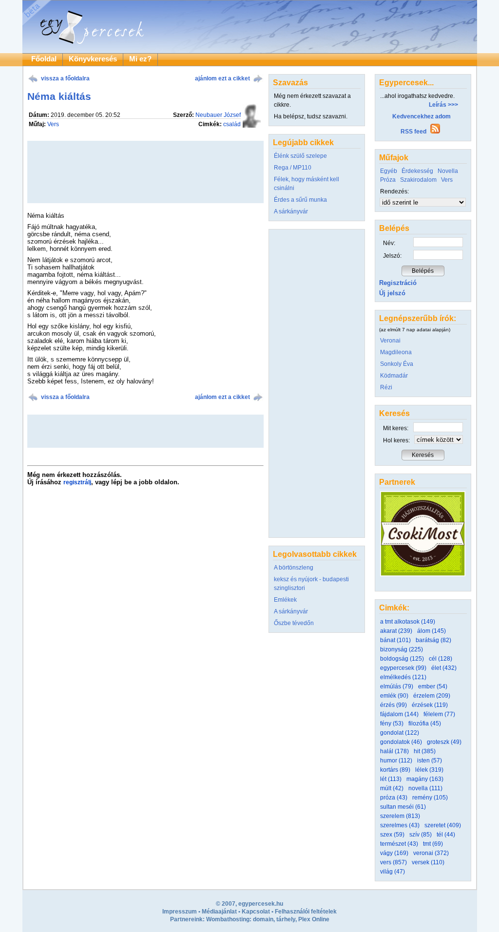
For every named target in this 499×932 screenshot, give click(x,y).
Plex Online (313, 919)
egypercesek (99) (403, 668)
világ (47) (392, 871)
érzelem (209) (431, 695)
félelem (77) (439, 714)
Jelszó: (392, 255)
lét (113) (391, 779)
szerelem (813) (400, 816)
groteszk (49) (444, 742)
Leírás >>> (443, 104)
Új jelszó (392, 293)
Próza (388, 179)
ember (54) (432, 686)
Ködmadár (394, 375)
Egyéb (388, 171)
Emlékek (285, 599)
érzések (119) (430, 705)
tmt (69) (433, 843)
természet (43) (399, 843)
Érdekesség (417, 171)
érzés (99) (393, 705)
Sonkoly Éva (396, 364)
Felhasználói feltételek (306, 911)
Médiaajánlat (219, 911)
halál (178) (394, 751)
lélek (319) (429, 769)
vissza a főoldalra (65, 78)
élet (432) (444, 668)
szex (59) (392, 834)
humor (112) (396, 760)
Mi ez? (140, 59)
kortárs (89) (395, 769)
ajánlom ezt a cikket (222, 78)
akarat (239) (396, 631)
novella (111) (425, 788)
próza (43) (393, 797)
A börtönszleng (293, 567)
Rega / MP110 (292, 167)
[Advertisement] (145, 431)
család (232, 124)
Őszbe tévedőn (294, 623)
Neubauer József (218, 115)
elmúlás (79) (396, 686)
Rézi (386, 387)
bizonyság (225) (401, 649)
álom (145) (431, 631)
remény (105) (430, 797)
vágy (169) (394, 853)
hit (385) (425, 751)
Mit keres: (395, 428)
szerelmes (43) (400, 825)
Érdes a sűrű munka (300, 199)
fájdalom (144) (399, 714)
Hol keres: (396, 440)
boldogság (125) (402, 658)
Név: (389, 243)
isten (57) (429, 760)
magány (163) (424, 779)
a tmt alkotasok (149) (407, 621)
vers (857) (393, 862)
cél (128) (440, 658)
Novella (448, 171)
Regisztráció (398, 282)
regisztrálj (77, 482)
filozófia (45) (424, 723)
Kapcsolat (256, 911)
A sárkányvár (291, 211)
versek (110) (428, 862)
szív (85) (420, 834)
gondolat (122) (399, 732)
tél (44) (446, 834)
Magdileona (396, 352)
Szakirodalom (418, 179)
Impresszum (179, 911)
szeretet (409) (442, 825)
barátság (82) (433, 640)
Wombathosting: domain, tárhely (250, 919)
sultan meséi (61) (403, 806)
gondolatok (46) (401, 742)
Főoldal (44, 59)
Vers (53, 124)
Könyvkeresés (93, 59)
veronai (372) (431, 853)
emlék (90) (394, 695)
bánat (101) (395, 640)
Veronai (390, 340)
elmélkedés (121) (403, 677)
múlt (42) (391, 788)
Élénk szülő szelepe (300, 155)
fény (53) (391, 723)
